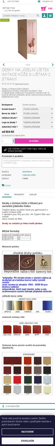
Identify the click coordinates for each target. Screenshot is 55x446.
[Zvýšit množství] (13, 139)
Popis (6, 195)
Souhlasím (27, 440)
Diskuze (33, 195)
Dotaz (8, 185)
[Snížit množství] (13, 142)
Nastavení (27, 431)
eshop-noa (11, 9)
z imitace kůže (29, 175)
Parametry (19, 195)
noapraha (27, 172)
